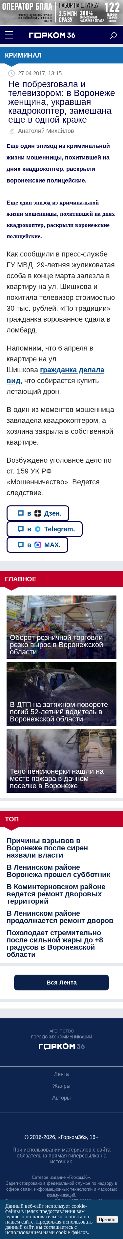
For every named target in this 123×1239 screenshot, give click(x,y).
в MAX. (44, 544)
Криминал (23, 55)
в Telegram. (51, 529)
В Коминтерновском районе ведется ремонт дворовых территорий (56, 894)
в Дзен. (44, 513)
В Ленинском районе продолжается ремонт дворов (60, 917)
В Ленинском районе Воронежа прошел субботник (58, 871)
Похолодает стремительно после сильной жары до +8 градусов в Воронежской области (55, 943)
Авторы (61, 1098)
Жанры (62, 1086)
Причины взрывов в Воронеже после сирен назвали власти (47, 848)
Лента (61, 1074)
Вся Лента (62, 982)
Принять (107, 1219)
